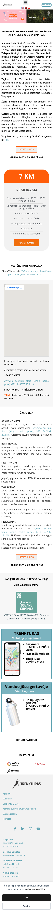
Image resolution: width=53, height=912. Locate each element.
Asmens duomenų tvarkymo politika (19, 808)
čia (7, 139)
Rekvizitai (7, 818)
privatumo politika (35, 889)
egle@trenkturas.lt (11, 864)
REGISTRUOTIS (26, 242)
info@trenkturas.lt (11, 876)
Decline (26, 906)
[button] (25, 2)
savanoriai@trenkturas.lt (14, 855)
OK (26, 897)
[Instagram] (30, 828)
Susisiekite (7, 798)
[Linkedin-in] (22, 828)
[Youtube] (38, 828)
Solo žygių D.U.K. (11, 803)
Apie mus (7, 793)
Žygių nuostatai (10, 813)
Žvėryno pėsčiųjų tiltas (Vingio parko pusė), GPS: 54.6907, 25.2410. (26, 431)
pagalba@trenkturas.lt (13, 843)
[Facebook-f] (15, 828)
